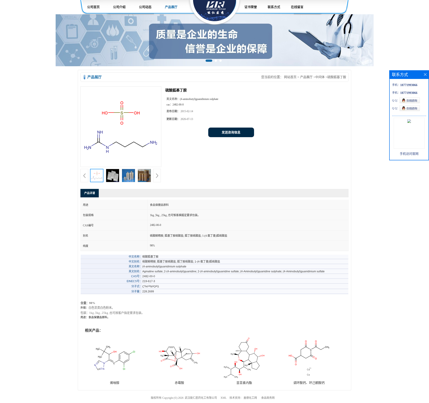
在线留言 (297, 7)
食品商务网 (268, 397)
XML (224, 397)
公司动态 (145, 7)
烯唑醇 (114, 382)
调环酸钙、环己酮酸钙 (309, 382)
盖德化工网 (250, 397)
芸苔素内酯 (244, 382)
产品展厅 (171, 7)
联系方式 (274, 7)
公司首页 (93, 7)
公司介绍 (119, 7)
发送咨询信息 (231, 132)
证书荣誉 (250, 7)
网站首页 (290, 77)
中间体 (320, 77)
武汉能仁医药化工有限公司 (201, 397)
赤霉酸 (179, 382)
